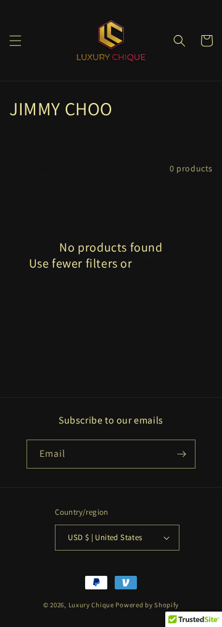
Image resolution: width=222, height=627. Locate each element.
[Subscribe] (181, 454)
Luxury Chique (91, 604)
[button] (15, 40)
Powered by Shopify (147, 604)
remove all (164, 263)
